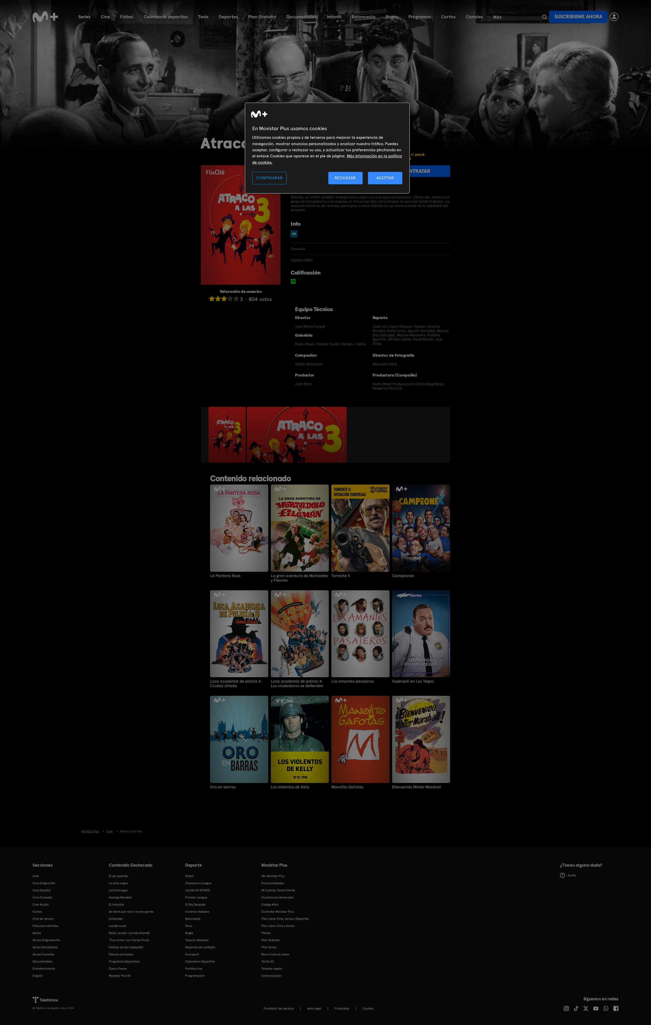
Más (497, 17)
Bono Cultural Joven (275, 954)
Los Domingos (118, 890)
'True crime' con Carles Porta (129, 940)
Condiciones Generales (277, 897)
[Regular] (224, 298)
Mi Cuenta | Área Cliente (278, 890)
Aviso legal (314, 1008)
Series (84, 16)
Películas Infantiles (45, 926)
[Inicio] (45, 16)
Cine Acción (41, 904)
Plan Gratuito (262, 16)
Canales (474, 16)
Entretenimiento (44, 968)
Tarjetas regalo (271, 968)
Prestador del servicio (279, 1008)
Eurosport (192, 954)
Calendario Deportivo (200, 961)
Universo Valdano (197, 911)
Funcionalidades (272, 883)
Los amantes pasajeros (352, 681)
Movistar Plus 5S (120, 975)
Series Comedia (43, 954)
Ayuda (572, 875)
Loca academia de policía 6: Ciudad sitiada (236, 683)
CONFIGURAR (269, 177)
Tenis (203, 16)
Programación (195, 975)
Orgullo (38, 975)
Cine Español (42, 890)
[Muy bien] (236, 298)
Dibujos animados (121, 954)
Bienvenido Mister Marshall (416, 787)
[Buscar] (544, 16)
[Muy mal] (212, 298)
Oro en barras (223, 787)
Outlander (116, 919)
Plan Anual (268, 947)
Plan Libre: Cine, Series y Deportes (285, 919)
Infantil (334, 16)
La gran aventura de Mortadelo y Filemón (299, 578)
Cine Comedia (42, 897)
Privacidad (342, 1008)
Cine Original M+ (44, 883)
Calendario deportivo (166, 16)
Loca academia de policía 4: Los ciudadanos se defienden (297, 683)
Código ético (270, 904)
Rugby (392, 16)
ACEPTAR (385, 177)
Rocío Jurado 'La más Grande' (129, 933)
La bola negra (118, 883)
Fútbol (127, 16)
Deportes (228, 16)
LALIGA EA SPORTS (197, 890)
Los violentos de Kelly (290, 787)
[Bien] (230, 298)
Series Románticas (45, 947)
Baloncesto (364, 16)
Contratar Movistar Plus (277, 911)
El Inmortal (116, 904)
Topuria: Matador (197, 940)
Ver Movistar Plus (273, 876)
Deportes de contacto (200, 947)
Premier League (196, 897)
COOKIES (368, 1008)
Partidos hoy (193, 968)
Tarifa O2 (267, 961)
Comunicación (271, 975)
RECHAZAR (345, 177)
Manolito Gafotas (347, 787)
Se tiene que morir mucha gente (131, 911)
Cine (105, 16)
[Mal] (218, 298)
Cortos (448, 16)
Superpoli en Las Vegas (413, 681)
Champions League (198, 883)
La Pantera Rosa (225, 576)
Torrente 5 (340, 576)
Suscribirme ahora (578, 17)
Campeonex (403, 576)
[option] (228, 435)
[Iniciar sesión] (614, 16)
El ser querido (118, 876)
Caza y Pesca (118, 968)
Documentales (301, 16)
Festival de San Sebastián (126, 947)
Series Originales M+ (47, 940)
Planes (266, 933)
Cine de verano (43, 919)
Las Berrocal (117, 926)
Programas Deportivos (124, 961)
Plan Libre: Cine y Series (277, 926)
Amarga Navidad (120, 897)
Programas (419, 16)
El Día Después (195, 904)
